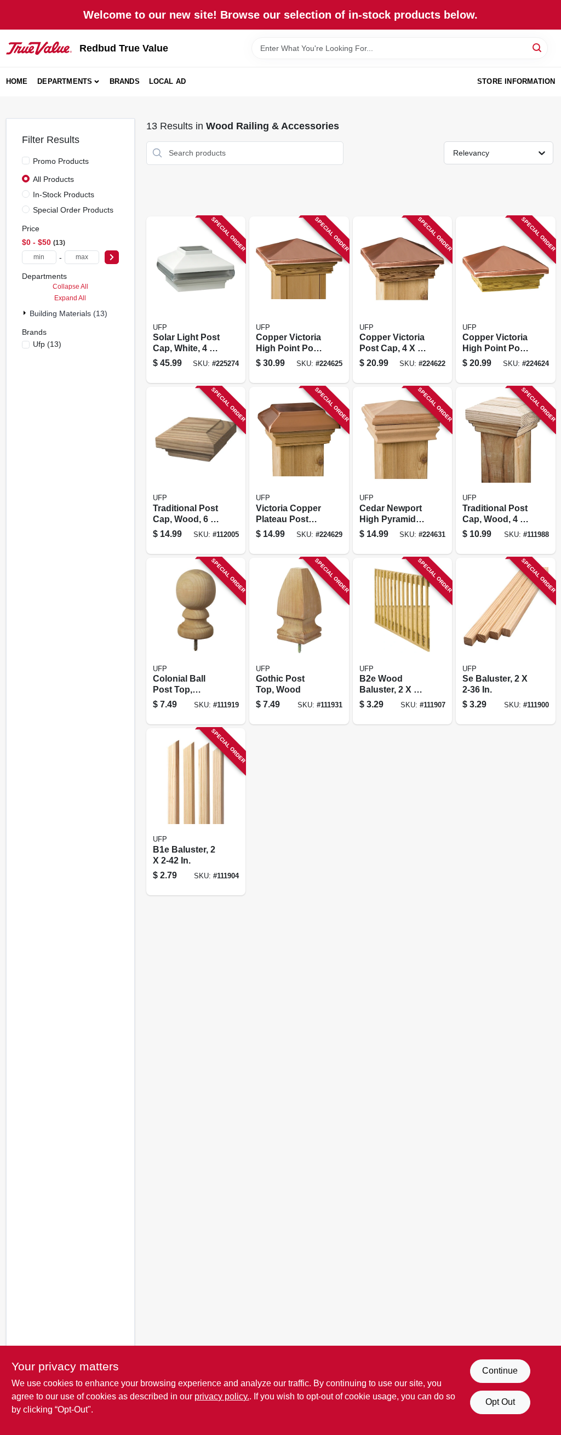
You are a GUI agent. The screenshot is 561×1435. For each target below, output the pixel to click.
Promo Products (61, 161)
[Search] (538, 47)
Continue (500, 1370)
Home (17, 81)
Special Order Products (73, 210)
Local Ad (167, 81)
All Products (53, 179)
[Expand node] (26, 313)
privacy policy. (221, 1396)
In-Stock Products (63, 194)
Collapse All (70, 286)
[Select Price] (112, 257)
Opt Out (500, 1402)
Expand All (70, 298)
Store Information (516, 81)
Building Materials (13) (68, 313)
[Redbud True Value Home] (39, 48)
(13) (47, 344)
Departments (64, 81)
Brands (125, 81)
